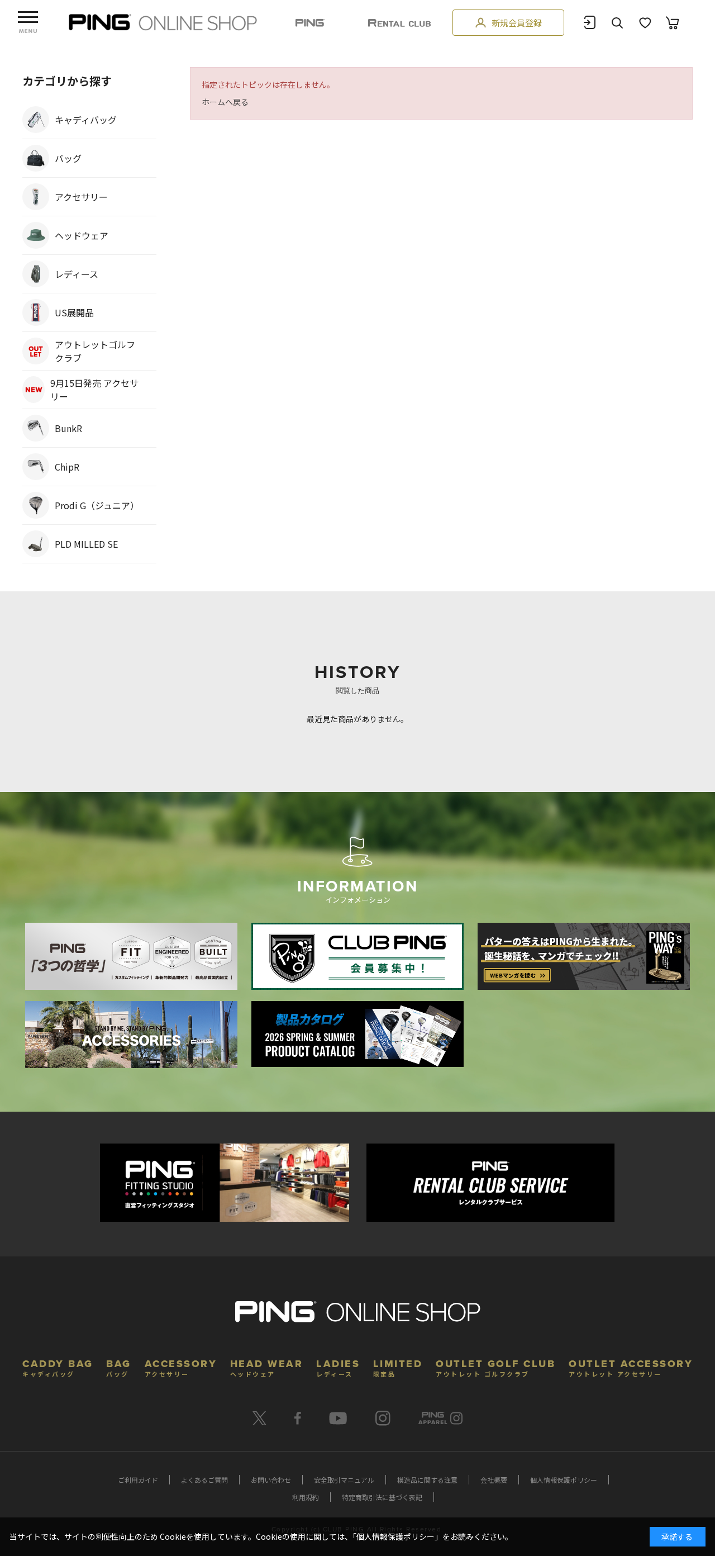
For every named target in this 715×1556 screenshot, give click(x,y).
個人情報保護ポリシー (563, 1479)
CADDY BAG (57, 1366)
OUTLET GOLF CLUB (495, 1366)
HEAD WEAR (266, 1366)
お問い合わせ (271, 1479)
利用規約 (305, 1497)
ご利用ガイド (138, 1479)
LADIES (338, 1366)
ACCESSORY (181, 1366)
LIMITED (398, 1366)
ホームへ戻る (225, 101)
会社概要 (493, 1479)
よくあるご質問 (204, 1479)
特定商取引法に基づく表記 (382, 1497)
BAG (118, 1366)
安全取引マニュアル (344, 1479)
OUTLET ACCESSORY (631, 1366)
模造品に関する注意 (427, 1479)
